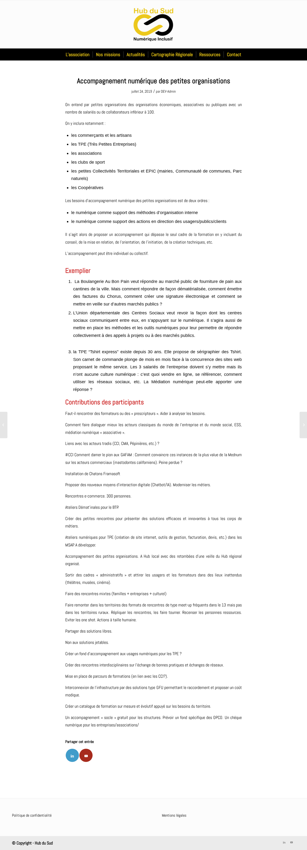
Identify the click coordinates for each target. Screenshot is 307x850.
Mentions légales (174, 815)
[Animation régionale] (3, 425)
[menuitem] (78, 54)
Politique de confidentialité (32, 815)
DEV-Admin (168, 91)
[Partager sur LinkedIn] (72, 755)
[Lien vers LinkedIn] (284, 842)
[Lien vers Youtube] (86, 755)
